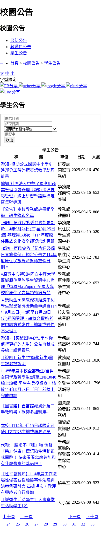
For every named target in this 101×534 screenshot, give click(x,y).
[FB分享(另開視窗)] (9, 86)
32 (83, 524)
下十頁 (92, 516)
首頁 (14, 63)
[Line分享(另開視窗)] (10, 92)
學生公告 (18, 53)
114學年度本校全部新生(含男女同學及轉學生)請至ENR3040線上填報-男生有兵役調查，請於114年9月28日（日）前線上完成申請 (28, 383)
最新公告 (18, 40)
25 (18, 524)
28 (46, 524)
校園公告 (31, 63)
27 (36, 524)
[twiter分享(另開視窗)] (30, 86)
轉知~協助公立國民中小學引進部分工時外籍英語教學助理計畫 (28, 170)
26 (27, 524)
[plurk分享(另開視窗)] (76, 86)
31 (74, 524)
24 (8, 524)
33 (92, 524)
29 (55, 524)
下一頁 (74, 516)
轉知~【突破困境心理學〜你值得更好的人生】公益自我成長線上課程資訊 (28, 344)
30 (64, 524)
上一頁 (26, 516)
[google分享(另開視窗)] (53, 86)
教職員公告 (20, 47)
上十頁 (9, 516)
